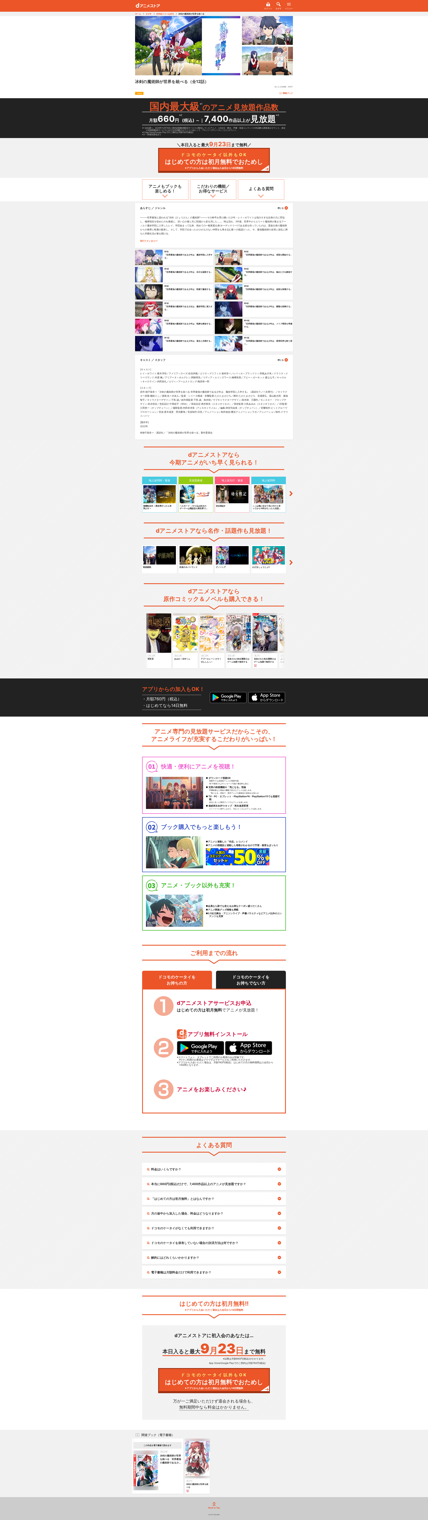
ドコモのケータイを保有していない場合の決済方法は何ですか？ (194, 1243)
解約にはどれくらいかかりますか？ (175, 1257)
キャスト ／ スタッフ (153, 360)
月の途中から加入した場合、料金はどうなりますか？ (187, 1213)
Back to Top (214, 1507)
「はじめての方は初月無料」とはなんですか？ (182, 1198)
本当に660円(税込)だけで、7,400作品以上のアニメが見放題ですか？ (198, 1184)
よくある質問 (261, 188)
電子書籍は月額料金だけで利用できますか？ (181, 1272)
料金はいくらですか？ (166, 1169)
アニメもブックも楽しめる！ (165, 189)
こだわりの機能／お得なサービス (213, 189)
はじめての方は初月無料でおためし (214, 160)
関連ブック (288, 93)
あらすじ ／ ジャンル (153, 208)
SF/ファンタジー (149, 240)
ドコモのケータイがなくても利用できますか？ (182, 1228)
